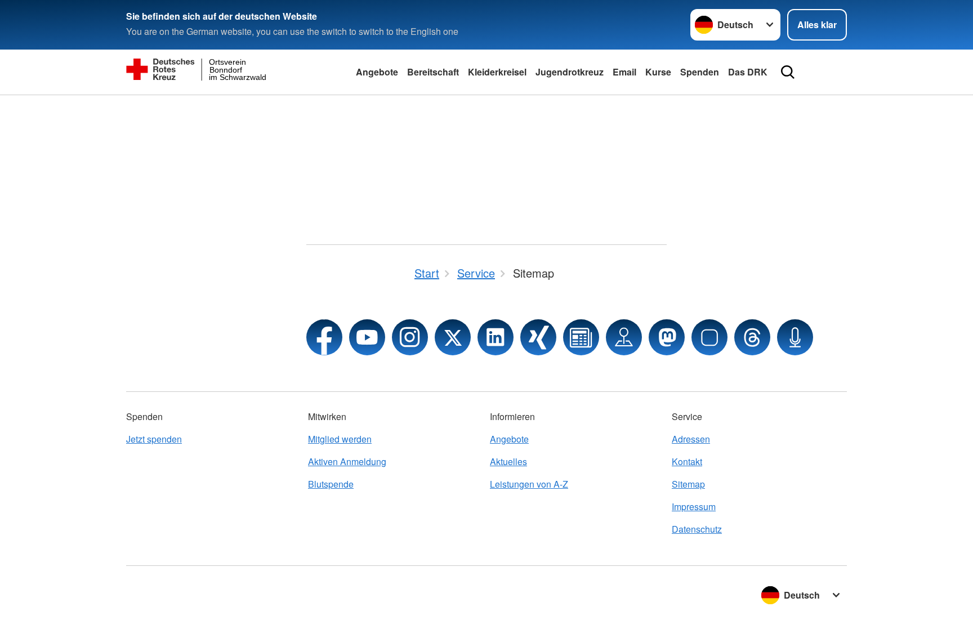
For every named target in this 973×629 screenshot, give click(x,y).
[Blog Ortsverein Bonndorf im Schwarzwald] (581, 337)
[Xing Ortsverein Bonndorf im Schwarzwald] (538, 337)
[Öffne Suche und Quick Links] (788, 72)
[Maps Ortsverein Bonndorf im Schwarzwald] (624, 337)
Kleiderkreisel (497, 71)
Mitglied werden (340, 438)
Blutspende (331, 484)
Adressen (691, 438)
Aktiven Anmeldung (347, 461)
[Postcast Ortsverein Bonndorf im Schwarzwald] (795, 337)
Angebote (377, 71)
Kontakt (687, 461)
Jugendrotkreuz (569, 71)
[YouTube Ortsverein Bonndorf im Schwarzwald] (367, 337)
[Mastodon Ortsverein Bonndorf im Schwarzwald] (667, 337)
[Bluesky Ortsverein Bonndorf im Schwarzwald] (709, 337)
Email (624, 71)
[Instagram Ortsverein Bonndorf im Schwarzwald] (410, 337)
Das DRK (747, 71)
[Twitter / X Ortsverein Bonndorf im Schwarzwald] (453, 337)
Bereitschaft (433, 71)
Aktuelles (508, 461)
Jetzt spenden (154, 438)
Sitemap (688, 484)
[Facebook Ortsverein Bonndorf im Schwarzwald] (324, 337)
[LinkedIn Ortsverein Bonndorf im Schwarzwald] (495, 337)
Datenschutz (697, 529)
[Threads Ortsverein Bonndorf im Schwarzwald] (752, 337)
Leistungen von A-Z (529, 484)
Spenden (699, 71)
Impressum (694, 506)
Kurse (658, 71)
